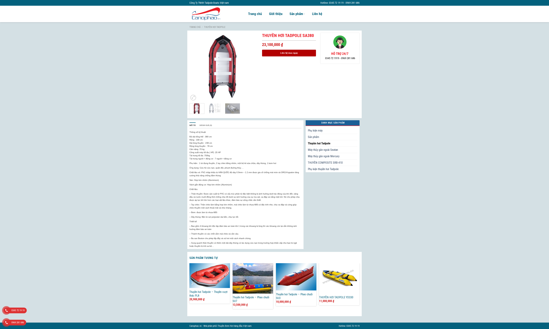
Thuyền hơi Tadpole (214, 27)
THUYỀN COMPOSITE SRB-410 (325, 162)
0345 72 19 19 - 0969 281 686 (344, 2)
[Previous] (194, 67)
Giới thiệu (275, 14)
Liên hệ (317, 14)
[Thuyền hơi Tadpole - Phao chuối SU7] (253, 278)
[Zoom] (193, 97)
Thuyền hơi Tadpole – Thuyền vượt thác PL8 (208, 293)
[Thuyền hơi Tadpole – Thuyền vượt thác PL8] (209, 275)
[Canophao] (216, 13)
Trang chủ (255, 14)
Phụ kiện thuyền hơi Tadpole (323, 169)
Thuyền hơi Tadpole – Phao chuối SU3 (294, 296)
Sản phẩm (296, 14)
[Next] (252, 67)
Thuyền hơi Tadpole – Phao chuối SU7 (251, 299)
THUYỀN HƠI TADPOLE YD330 (336, 297)
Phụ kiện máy (315, 130)
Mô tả (192, 125)
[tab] (192, 125)
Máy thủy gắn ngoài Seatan (323, 150)
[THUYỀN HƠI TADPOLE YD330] (339, 278)
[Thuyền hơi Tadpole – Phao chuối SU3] (296, 276)
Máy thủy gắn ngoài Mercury (323, 156)
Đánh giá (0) (206, 125)
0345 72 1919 (332, 58)
